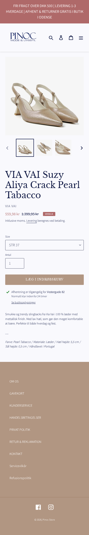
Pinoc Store (48, 519)
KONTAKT (15, 454)
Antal (8, 254)
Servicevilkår (18, 466)
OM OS (14, 381)
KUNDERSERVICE (20, 405)
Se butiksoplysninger (23, 302)
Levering (31, 221)
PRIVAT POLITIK (19, 429)
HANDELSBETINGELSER (25, 417)
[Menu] (81, 37)
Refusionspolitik (20, 478)
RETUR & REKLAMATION (25, 442)
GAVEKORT (16, 393)
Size (7, 236)
